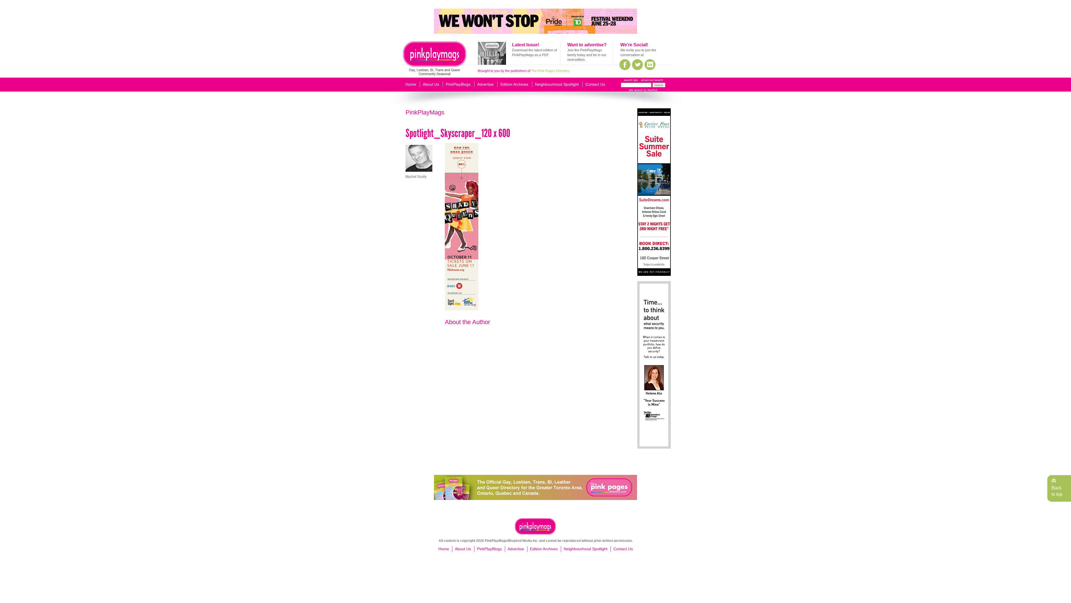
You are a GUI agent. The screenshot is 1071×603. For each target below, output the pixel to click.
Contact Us (595, 84)
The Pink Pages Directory (550, 71)
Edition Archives (514, 84)
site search (636, 90)
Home (411, 84)
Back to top (1056, 490)
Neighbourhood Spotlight (557, 84)
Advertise (485, 84)
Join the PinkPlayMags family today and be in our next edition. (586, 55)
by (650, 90)
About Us (431, 84)
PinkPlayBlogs (458, 84)
